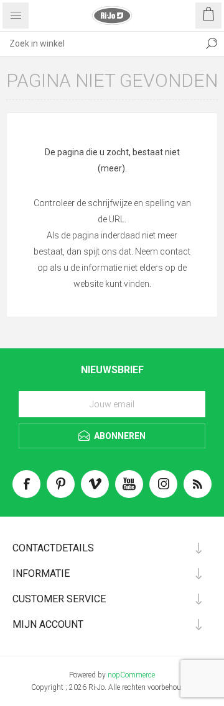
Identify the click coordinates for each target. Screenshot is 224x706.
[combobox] (99, 43)
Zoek (211, 43)
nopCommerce (131, 675)
